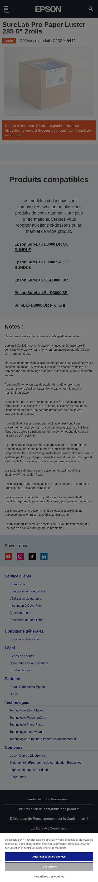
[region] (49, 857)
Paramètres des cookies (49, 876)
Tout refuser (49, 866)
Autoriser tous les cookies (49, 856)
